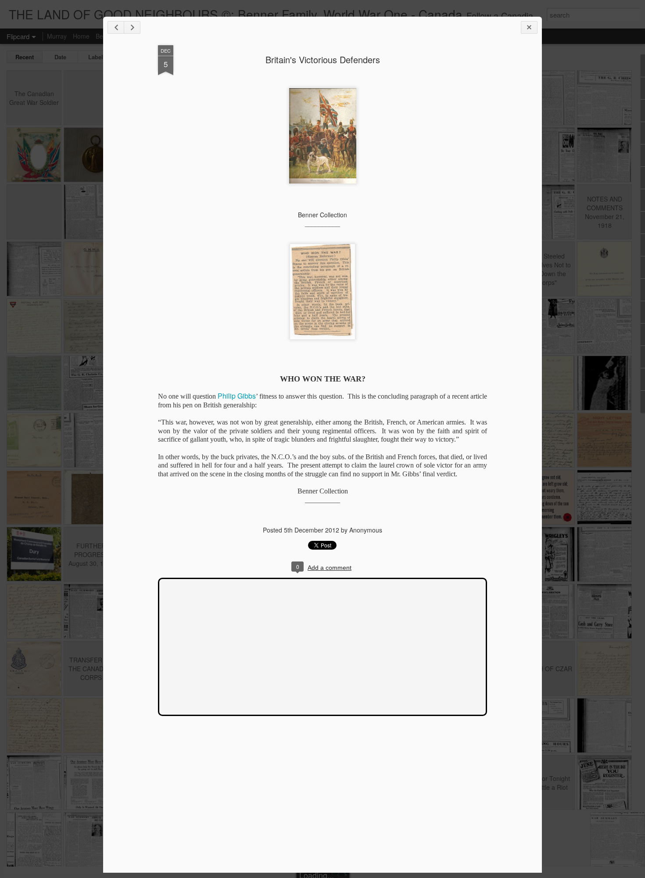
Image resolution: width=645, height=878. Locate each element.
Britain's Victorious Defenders (322, 59)
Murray (57, 36)
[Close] (529, 27)
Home (81, 36)
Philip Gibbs (237, 396)
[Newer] (116, 27)
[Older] (132, 27)
